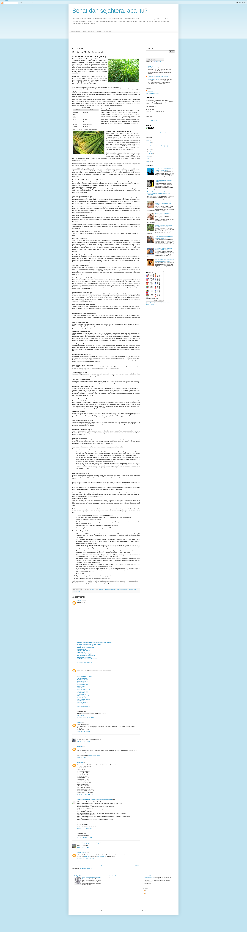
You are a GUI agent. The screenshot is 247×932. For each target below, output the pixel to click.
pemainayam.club (102, 856)
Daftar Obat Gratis (88, 31)
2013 (148, 156)
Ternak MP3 (80, 704)
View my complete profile (152, 93)
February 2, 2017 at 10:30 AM (84, 828)
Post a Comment (79, 862)
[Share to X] (78, 589)
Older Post (136, 865)
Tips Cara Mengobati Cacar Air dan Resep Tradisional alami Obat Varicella (164, 203)
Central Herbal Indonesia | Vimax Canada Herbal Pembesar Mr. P (94, 799)
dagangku (79, 600)
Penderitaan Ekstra (149, 877)
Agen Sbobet (80, 715)
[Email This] (74, 589)
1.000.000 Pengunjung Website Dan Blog (88, 843)
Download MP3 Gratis (82, 684)
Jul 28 (152, 144)
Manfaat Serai (132, 589)
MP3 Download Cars (82, 679)
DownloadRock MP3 (82, 702)
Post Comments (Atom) (86, 868)
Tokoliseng (80, 762)
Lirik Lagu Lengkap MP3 (83, 696)
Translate (158, 61)
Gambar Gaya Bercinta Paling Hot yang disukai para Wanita (164, 169)
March (150, 154)
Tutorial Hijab (80, 700)
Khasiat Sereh (125, 589)
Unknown (79, 722)
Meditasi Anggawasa (153, 67)
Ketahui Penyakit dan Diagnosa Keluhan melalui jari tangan (163, 249)
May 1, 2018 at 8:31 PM (83, 847)
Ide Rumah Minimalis (82, 683)
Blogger (145, 910)
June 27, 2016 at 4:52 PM (83, 741)
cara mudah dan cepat (151, 876)
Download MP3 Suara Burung (84, 676)
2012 (148, 159)
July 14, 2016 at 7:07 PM (83, 757)
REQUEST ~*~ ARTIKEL (104, 31)
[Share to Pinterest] (81, 589)
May (150, 149)
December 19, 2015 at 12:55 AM (85, 717)
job (77, 668)
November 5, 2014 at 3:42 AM (84, 662)
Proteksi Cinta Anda (115, 876)
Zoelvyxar (79, 746)
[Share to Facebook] (79, 589)
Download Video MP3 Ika (83, 689)
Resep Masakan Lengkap (83, 699)
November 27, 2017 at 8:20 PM (85, 838)
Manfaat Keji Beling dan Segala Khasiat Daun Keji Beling (163, 225)
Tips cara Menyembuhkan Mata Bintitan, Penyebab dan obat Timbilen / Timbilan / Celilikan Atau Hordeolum (160, 193)
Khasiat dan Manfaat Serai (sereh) (159, 146)
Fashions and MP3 (82, 686)
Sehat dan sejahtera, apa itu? (110, 10)
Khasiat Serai (118, 589)
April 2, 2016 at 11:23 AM (83, 731)
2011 (148, 161)
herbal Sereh (102, 589)
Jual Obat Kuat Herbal (94, 755)
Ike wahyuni (80, 737)
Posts (146, 891)
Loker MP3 (79, 687)
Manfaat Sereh (76, 591)
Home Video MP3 (81, 697)
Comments (148, 894)
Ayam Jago (87, 856)
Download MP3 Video (82, 678)
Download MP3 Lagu (82, 692)
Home (102, 865)
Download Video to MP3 (83, 691)
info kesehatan (75, 31)
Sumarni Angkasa (82, 852)
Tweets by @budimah (151, 121)
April (150, 151)
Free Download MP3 (82, 681)
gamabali (150, 91)
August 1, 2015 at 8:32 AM (83, 706)
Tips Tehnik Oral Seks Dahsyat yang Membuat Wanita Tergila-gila (164, 260)
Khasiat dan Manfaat (110, 589)
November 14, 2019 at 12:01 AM (85, 858)
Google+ (6, 0)
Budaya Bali (77, 876)
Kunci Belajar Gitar (82, 694)
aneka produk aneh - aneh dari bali (156, 133)
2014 (148, 140)
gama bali (150, 66)
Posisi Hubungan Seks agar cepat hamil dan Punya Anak (164, 237)
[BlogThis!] (76, 589)
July (150, 142)
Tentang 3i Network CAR (154, 79)
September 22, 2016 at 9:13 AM (85, 794)
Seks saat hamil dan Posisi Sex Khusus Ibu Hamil (163, 214)
